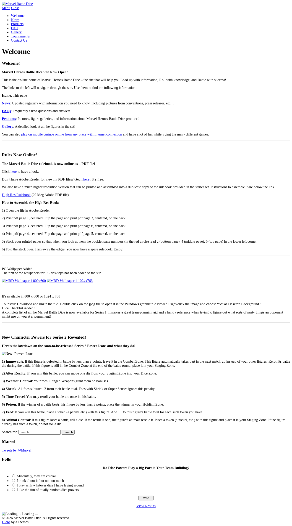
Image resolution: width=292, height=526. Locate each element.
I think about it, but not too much (40, 481)
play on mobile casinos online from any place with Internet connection (71, 134)
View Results (146, 506)
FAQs (6, 111)
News (15, 20)
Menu (6, 8)
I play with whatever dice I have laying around (50, 485)
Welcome (17, 16)
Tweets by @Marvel (16, 450)
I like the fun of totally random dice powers (48, 490)
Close (15, 8)
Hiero (6, 522)
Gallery (16, 32)
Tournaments (20, 36)
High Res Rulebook (16, 195)
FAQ (14, 28)
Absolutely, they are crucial (36, 476)
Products (17, 24)
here (13, 171)
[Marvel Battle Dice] (17, 4)
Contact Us (19, 40)
